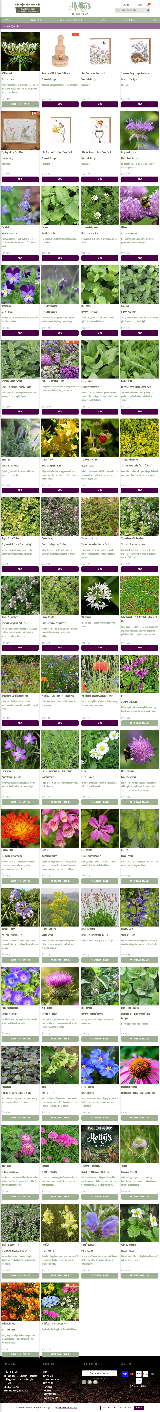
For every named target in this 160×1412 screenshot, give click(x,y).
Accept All (139, 1407)
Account (126, 5)
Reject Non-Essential (109, 1407)
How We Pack (48, 1376)
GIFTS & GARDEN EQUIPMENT (71, 20)
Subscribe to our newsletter (100, 1374)
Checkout (139, 5)
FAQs (44, 1402)
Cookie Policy (48, 1391)
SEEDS (102, 20)
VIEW (60, 104)
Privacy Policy (48, 1387)
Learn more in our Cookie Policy (67, 1408)
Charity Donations (50, 1398)
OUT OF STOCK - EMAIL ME (20, 104)
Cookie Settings (49, 1394)
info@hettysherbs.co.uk (18, 1391)
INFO (155, 20)
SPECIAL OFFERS (129, 20)
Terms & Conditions (51, 1380)
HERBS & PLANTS (35, 20)
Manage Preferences (125, 1407)
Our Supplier (48, 1383)
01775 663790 (13, 1387)
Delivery (46, 1372)
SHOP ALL (7, 20)
